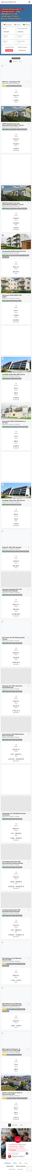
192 (20, 61)
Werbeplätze (10, 1166)
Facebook (7, 1163)
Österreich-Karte (22, 47)
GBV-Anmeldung (20, 1166)
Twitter (15, 1163)
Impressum (20, 1169)
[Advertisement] (16, 169)
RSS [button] (20, 1163)
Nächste (15, 61)
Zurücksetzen (22, 50)
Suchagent (9, 50)
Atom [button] (26, 1163)
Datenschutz (12, 1169)
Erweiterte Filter (9, 47)
